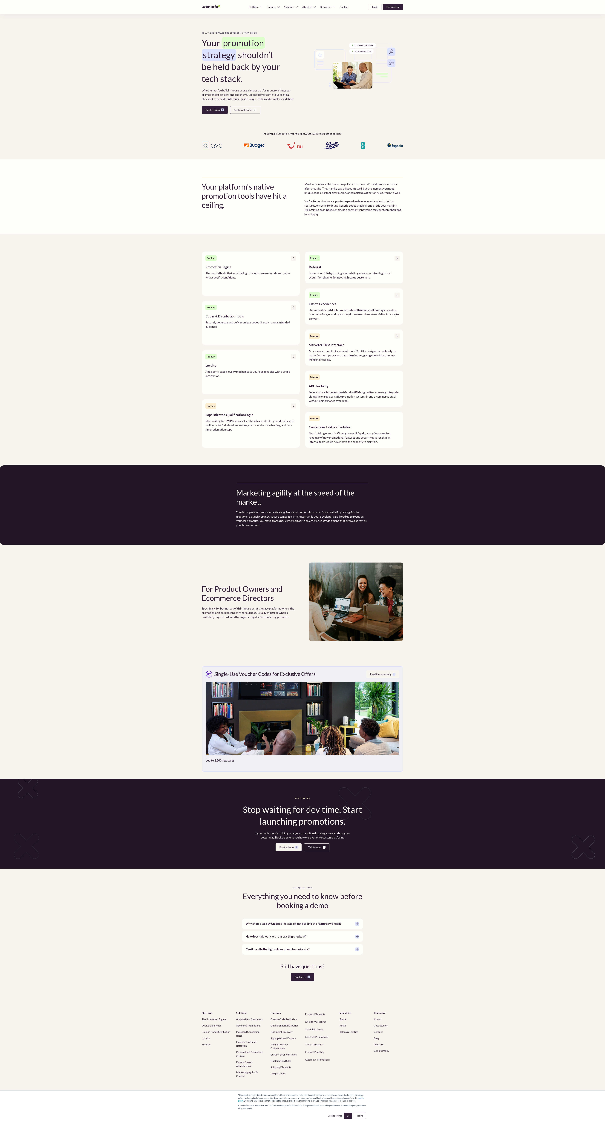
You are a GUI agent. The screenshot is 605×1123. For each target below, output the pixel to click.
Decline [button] (360, 1115)
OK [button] (348, 1115)
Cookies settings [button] (335, 1115)
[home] (211, 7)
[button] (256, 6)
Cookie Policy (381, 1050)
